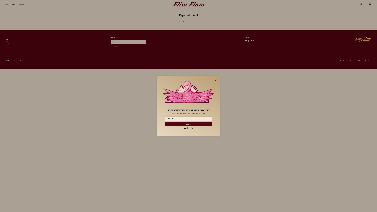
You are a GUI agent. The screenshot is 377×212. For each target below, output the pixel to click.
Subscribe (188, 124)
